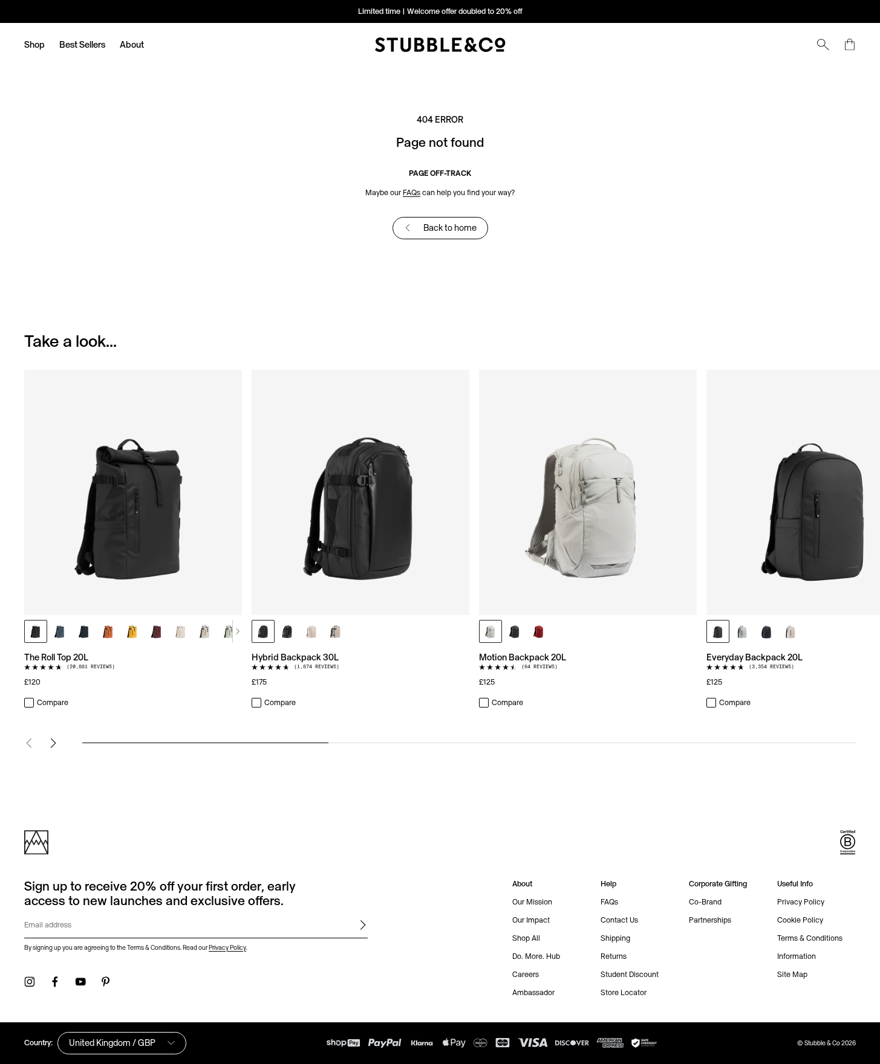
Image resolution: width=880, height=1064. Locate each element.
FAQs (411, 192)
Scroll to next (237, 631)
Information (796, 956)
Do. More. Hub (536, 956)
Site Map (792, 974)
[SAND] (205, 631)
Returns (614, 956)
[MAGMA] (538, 631)
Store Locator (624, 992)
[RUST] (108, 631)
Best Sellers (82, 45)
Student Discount (630, 974)
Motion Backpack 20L (522, 657)
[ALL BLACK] (35, 631)
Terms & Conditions (810, 938)
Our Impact (531, 919)
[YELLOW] (132, 631)
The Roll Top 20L (56, 657)
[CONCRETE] (742, 631)
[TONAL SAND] (180, 631)
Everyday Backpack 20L (754, 657)
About (132, 45)
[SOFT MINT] (229, 631)
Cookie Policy (800, 919)
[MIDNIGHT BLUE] (84, 631)
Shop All (526, 938)
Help (608, 883)
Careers (525, 974)
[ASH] (490, 631)
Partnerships (710, 919)
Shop (34, 45)
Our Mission (532, 901)
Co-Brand (705, 901)
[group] (440, 539)
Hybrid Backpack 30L (295, 657)
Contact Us (619, 919)
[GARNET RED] (156, 631)
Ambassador (533, 992)
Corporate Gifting (718, 883)
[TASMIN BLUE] (59, 631)
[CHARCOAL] (514, 631)
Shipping (615, 938)
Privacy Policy (227, 947)
